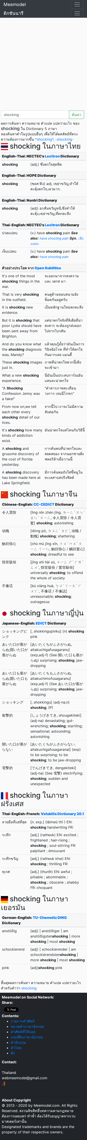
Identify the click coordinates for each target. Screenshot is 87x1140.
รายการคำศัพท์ (23, 1021)
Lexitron (52, 156)
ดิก (13, 1053)
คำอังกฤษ (18, 1042)
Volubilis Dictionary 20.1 (62, 814)
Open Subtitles (48, 268)
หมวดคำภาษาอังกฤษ (27, 1026)
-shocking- (64, 139)
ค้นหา (76, 114)
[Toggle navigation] (77, 4)
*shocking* (44, 139)
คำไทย (16, 1048)
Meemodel (15, 4)
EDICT (41, 623)
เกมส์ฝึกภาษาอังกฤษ (27, 1037)
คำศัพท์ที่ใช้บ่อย (23, 1032)
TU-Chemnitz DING (50, 917)
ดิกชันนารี (13, 13)
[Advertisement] (43, 63)
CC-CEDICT (43, 504)
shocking (29, 988)
